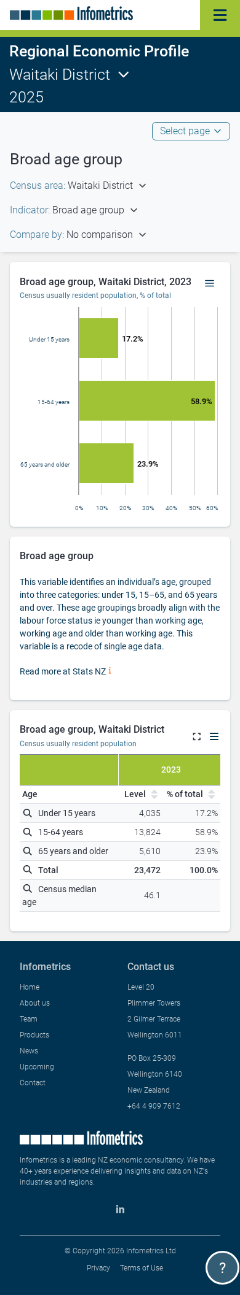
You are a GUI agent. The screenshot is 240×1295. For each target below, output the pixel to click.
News (29, 1051)
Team (29, 1019)
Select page (185, 131)
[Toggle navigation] (220, 15)
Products (34, 1035)
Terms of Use (141, 1268)
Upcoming (37, 1067)
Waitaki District (59, 74)
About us (35, 1003)
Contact (33, 1083)
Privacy (98, 1268)
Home (29, 987)
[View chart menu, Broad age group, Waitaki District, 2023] (209, 283)
